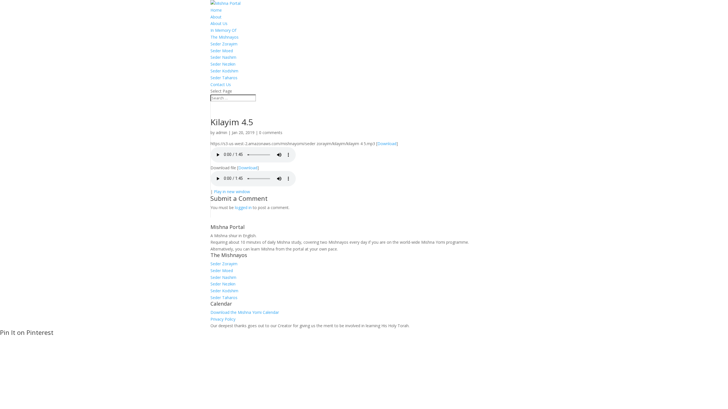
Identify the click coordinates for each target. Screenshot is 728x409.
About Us (219, 23)
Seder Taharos (223, 77)
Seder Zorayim (223, 44)
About (216, 17)
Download (386, 143)
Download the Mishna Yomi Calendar (244, 312)
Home (216, 10)
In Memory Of (223, 30)
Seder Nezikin (222, 64)
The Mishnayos (224, 37)
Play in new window (232, 191)
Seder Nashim (223, 57)
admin (221, 132)
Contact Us (220, 84)
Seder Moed (221, 50)
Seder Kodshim (224, 71)
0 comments (270, 132)
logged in (243, 207)
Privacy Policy (222, 319)
